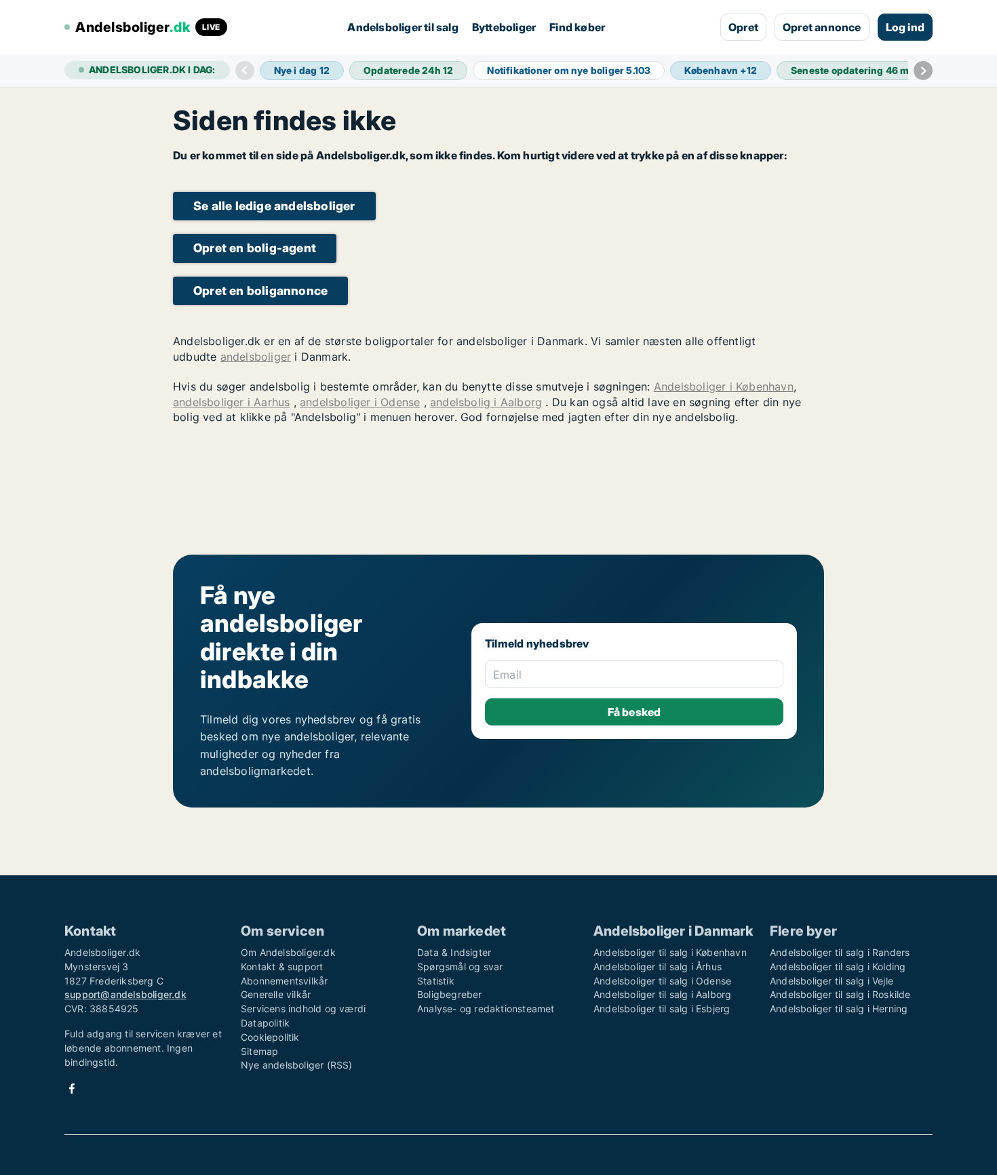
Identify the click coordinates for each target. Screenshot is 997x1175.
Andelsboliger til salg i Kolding (837, 966)
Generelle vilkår (276, 994)
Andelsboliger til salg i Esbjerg (661, 1008)
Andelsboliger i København (724, 386)
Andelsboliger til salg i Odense (662, 981)
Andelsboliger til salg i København (670, 952)
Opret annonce (822, 27)
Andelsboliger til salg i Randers (840, 952)
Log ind (905, 27)
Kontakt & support (282, 966)
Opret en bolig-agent (254, 248)
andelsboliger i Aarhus (231, 402)
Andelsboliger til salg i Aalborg (662, 994)
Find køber (577, 27)
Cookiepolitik (270, 1037)
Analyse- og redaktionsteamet (486, 1008)
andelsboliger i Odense (360, 402)
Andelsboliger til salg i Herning (838, 1008)
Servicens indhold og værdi (303, 1008)
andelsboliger (256, 356)
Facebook (71, 1088)
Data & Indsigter (454, 952)
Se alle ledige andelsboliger (274, 206)
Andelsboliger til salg (402, 27)
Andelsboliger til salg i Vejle (831, 981)
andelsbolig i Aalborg (486, 402)
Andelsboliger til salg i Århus (657, 966)
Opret (743, 27)
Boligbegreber (449, 994)
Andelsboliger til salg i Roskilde (840, 994)
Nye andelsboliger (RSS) (297, 1065)
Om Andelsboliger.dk (288, 952)
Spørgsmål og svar (460, 966)
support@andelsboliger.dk (125, 994)
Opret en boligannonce (260, 290)
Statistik (435, 981)
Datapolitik (265, 1023)
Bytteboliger (504, 27)
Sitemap (259, 1051)
